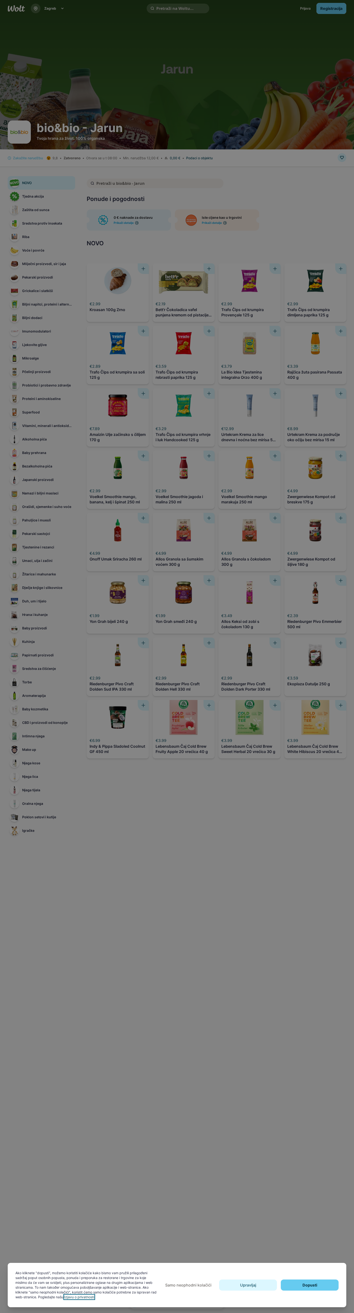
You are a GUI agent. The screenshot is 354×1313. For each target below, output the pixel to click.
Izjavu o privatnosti (79, 1297)
